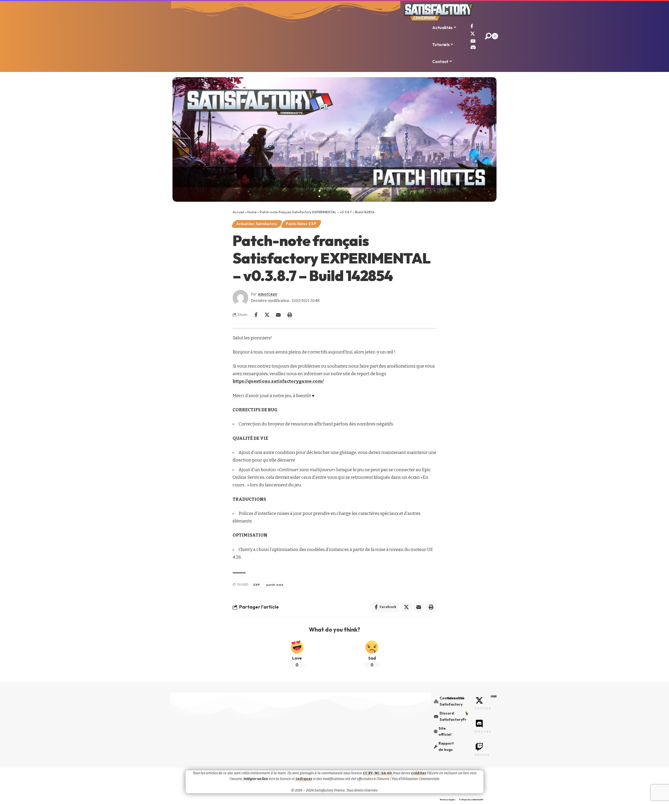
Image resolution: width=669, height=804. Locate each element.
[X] (472, 34)
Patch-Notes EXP (301, 224)
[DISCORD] (479, 724)
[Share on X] (267, 315)
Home (252, 212)
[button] (289, 315)
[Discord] (473, 47)
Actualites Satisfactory (257, 224)
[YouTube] (473, 41)
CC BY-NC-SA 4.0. (378, 773)
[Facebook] (472, 26)
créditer (418, 773)
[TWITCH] (479, 747)
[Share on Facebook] (256, 315)
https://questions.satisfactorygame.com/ (278, 381)
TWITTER (483, 708)
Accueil (238, 212)
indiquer (304, 779)
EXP (256, 584)
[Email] (278, 315)
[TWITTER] (479, 700)
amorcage (267, 294)
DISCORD (483, 731)
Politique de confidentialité (471, 800)
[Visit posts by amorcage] (240, 298)
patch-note (275, 584)
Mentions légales (447, 800)
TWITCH (482, 755)
